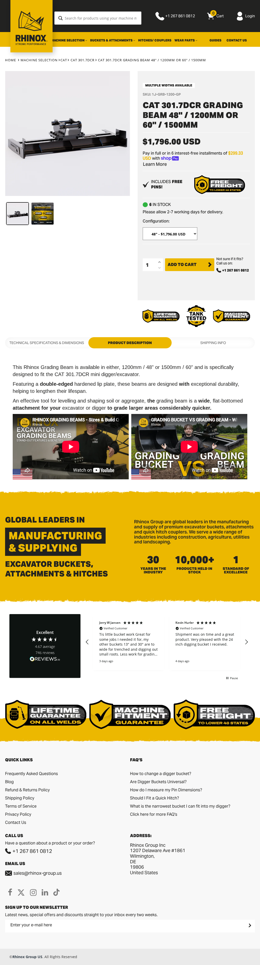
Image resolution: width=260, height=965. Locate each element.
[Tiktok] (56, 892)
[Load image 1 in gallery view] (17, 213)
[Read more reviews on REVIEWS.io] (45, 659)
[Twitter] (21, 892)
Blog (9, 781)
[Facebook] (10, 892)
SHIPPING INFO (213, 342)
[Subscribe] (249, 925)
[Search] (61, 18)
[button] (87, 642)
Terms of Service (21, 806)
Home (10, 60)
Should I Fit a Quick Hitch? (154, 798)
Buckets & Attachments (111, 40)
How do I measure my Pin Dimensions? (166, 790)
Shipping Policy (19, 798)
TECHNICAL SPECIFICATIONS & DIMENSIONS (46, 342)
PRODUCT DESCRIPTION (130, 342)
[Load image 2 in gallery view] (42, 213)
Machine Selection (68, 40)
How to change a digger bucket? (160, 773)
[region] (166, 642)
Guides (215, 40)
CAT (63, 60)
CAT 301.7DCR (82, 60)
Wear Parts (185, 40)
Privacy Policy (18, 814)
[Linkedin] (45, 892)
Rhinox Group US (27, 956)
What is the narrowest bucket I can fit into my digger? (180, 806)
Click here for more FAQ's (153, 814)
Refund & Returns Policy (27, 790)
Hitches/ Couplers (154, 40)
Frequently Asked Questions (31, 773)
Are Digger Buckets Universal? (158, 781)
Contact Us (236, 40)
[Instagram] (33, 892)
